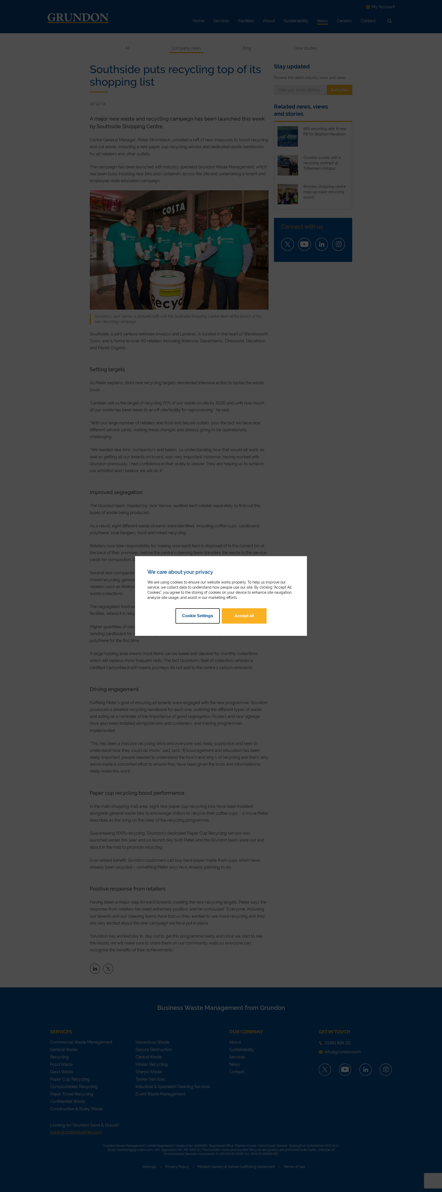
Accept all (244, 616)
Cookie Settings (197, 616)
